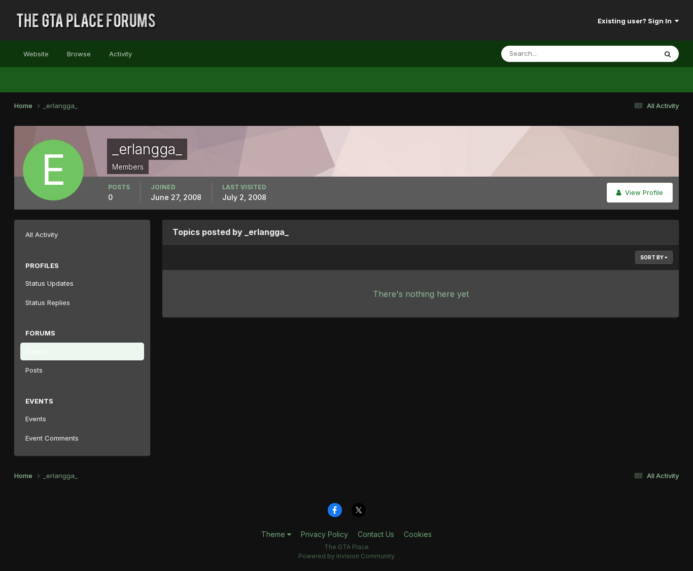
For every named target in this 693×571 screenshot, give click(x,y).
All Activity (41, 234)
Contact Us (376, 534)
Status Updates (620, 53)
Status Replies (47, 302)
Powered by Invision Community (346, 556)
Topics (36, 351)
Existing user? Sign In (636, 21)
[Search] (667, 54)
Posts (34, 370)
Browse (79, 54)
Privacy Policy (324, 534)
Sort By (652, 257)
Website (36, 54)
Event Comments (52, 438)
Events (35, 419)
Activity (120, 54)
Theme (274, 534)
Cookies (418, 534)
